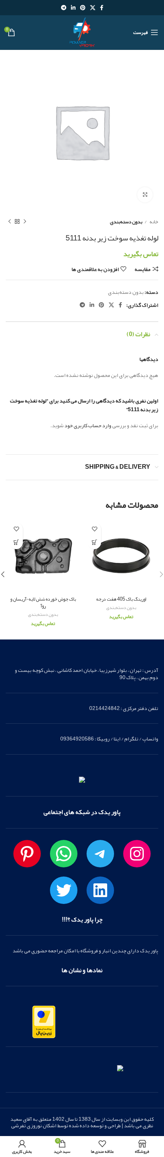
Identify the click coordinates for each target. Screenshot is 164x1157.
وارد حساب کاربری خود (87, 425)
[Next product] (9, 222)
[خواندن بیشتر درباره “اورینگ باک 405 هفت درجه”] (94, 542)
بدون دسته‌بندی (126, 222)
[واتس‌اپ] (63, 853)
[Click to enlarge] (145, 194)
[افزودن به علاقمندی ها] (94, 529)
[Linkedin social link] (73, 8)
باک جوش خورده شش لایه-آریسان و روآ (43, 602)
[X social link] (93, 8)
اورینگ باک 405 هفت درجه (121, 599)
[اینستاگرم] (137, 853)
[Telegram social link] (64, 8)
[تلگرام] (100, 853)
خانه (153, 222)
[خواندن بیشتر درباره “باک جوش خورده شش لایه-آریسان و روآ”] (16, 542)
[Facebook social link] (102, 8)
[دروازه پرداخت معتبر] (43, 1023)
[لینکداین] (100, 890)
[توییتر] (63, 890)
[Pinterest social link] (83, 8)
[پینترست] (27, 853)
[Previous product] (25, 222)
